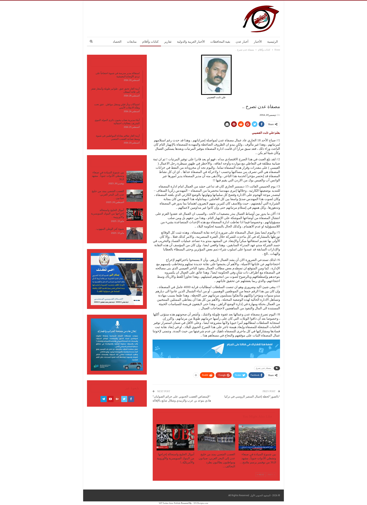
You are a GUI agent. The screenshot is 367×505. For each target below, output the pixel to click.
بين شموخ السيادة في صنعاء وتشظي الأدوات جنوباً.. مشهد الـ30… (108, 176)
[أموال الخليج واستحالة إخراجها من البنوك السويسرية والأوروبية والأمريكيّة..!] (175, 437)
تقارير (167, 41)
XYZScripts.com (200, 503)
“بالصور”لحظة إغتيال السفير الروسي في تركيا (252, 396)
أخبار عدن (242, 41)
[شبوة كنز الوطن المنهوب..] (135, 233)
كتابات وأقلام (150, 41)
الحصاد (117, 41)
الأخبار (258, 41)
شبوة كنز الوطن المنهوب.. (109, 228)
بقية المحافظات (220, 41)
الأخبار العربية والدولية (191, 41)
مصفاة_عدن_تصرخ (263, 368)
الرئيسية (272, 41)
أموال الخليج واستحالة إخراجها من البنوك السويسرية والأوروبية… (107, 213)
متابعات (132, 41)
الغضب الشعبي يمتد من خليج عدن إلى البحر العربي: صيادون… (108, 195)
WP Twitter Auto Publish (169, 503)
